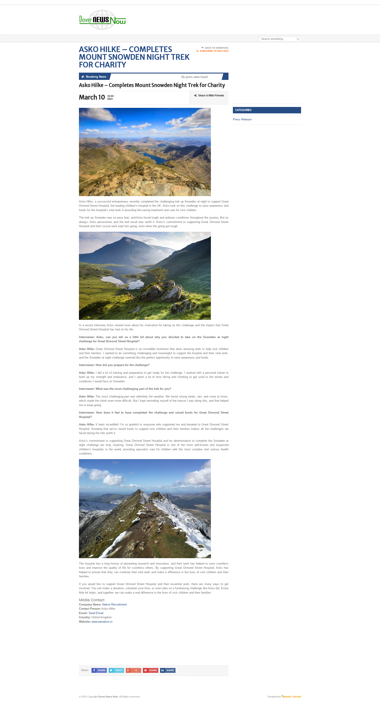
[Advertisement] (249, 16)
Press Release (242, 119)
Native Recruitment (114, 604)
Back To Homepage (216, 48)
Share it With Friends (211, 95)
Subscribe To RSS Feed (214, 51)
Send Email (96, 613)
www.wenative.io (101, 621)
